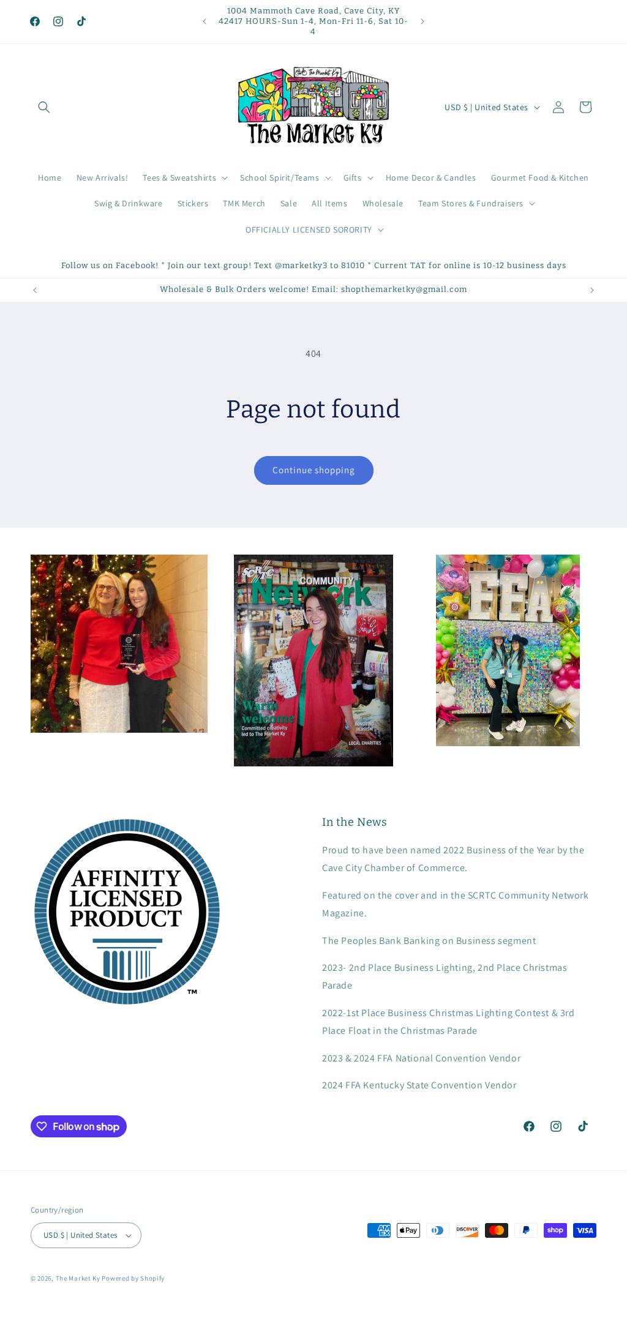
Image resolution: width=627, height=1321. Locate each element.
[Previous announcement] (204, 21)
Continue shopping (313, 470)
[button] (44, 107)
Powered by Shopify (133, 1278)
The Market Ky (78, 1278)
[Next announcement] (422, 21)
